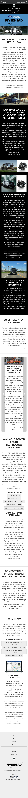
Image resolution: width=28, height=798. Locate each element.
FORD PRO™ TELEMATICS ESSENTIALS (14, 643)
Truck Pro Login (14, 754)
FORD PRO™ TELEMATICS (14, 639)
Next (25, 394)
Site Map (14, 745)
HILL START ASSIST (14, 498)
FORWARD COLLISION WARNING (14, 502)
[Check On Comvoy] (14, 5)
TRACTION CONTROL (14, 495)
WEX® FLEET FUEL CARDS (14, 655)
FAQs (14, 738)
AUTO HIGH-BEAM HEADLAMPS (14, 492)
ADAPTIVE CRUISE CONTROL (14, 508)
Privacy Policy (14, 748)
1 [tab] (13, 431)
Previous (3, 394)
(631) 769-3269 (16, 9)
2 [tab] (15, 431)
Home (14, 735)
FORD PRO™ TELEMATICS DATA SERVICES (14, 651)
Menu (4, 2)
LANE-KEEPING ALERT (14, 505)
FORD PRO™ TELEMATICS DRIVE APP (14, 647)
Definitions (14, 741)
